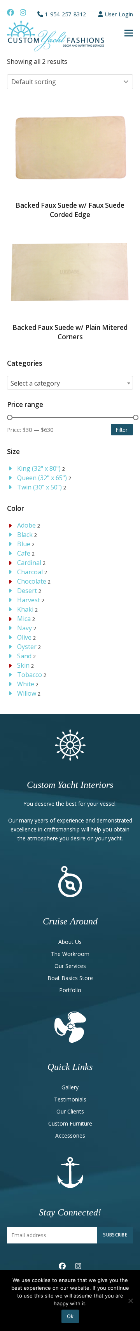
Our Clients (70, 1111)
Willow (26, 693)
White (25, 684)
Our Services (70, 966)
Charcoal (30, 572)
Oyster (27, 646)
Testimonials (70, 1099)
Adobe (26, 525)
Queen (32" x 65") (42, 477)
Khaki (25, 609)
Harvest (28, 600)
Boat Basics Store (70, 978)
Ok (70, 1316)
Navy (24, 628)
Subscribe (115, 1234)
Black (25, 534)
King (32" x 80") (39, 468)
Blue (23, 544)
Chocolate (31, 581)
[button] (128, 33)
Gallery (70, 1087)
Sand (24, 656)
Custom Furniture (70, 1123)
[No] (130, 1301)
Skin (23, 665)
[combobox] (70, 383)
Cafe (23, 553)
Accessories (70, 1135)
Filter (122, 429)
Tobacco (29, 674)
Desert (27, 590)
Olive (24, 637)
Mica (24, 618)
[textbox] (70, 383)
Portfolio (70, 990)
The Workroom (70, 953)
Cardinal (29, 562)
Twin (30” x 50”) (39, 487)
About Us (70, 941)
